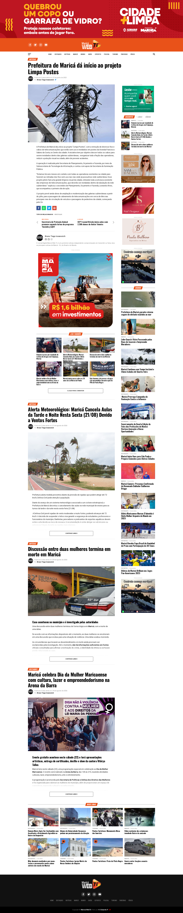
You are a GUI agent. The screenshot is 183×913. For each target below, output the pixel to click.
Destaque (58, 214)
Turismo (115, 54)
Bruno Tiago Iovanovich (45, 80)
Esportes (98, 54)
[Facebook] (38, 208)
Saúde (90, 54)
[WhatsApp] (44, 208)
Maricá (75, 54)
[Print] (54, 208)
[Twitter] (49, 208)
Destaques (58, 54)
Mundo (83, 54)
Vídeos (132, 54)
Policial (106, 54)
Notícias (67, 54)
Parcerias (124, 54)
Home (50, 54)
